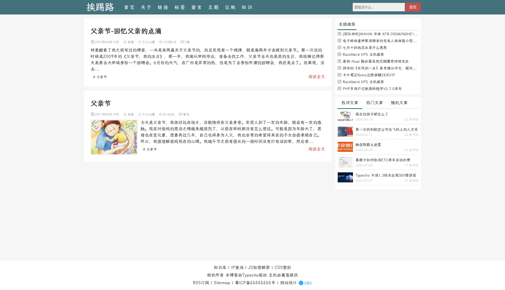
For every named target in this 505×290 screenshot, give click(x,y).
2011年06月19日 (107, 114)
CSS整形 (283, 267)
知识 (247, 7)
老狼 (131, 42)
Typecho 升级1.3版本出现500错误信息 (385, 175)
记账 (230, 7)
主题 (214, 7)
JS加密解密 (259, 267)
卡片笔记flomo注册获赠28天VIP (369, 75)
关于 (146, 7)
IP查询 (237, 267)
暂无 (186, 114)
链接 (163, 7)
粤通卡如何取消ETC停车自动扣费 (382, 160)
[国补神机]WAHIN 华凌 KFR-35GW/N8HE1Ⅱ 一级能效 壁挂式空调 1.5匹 (403, 34)
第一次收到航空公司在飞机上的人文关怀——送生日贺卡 (386, 129)
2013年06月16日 (107, 42)
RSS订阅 (201, 282)
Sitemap (222, 282)
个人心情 (148, 42)
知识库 (220, 267)
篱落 (285, 275)
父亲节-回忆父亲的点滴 (125, 31)
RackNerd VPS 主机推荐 (363, 54)
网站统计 (288, 282)
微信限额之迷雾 (368, 145)
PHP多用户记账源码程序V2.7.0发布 (372, 89)
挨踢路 (100, 7)
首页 (129, 7)
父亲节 (100, 103)
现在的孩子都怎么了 (371, 114)
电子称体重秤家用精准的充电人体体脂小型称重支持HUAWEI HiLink (398, 41)
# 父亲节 (100, 77)
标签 (180, 7)
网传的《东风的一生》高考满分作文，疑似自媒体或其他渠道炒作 (396, 68)
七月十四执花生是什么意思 (365, 48)
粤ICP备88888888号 (255, 282)
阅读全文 (316, 76)
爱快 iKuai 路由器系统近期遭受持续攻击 (376, 61)
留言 (197, 7)
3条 (187, 42)
